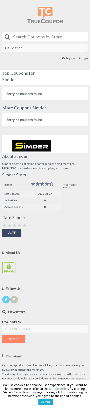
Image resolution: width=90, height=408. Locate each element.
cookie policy (58, 388)
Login (84, 58)
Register (70, 58)
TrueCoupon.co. (78, 378)
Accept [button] (45, 402)
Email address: (12, 322)
